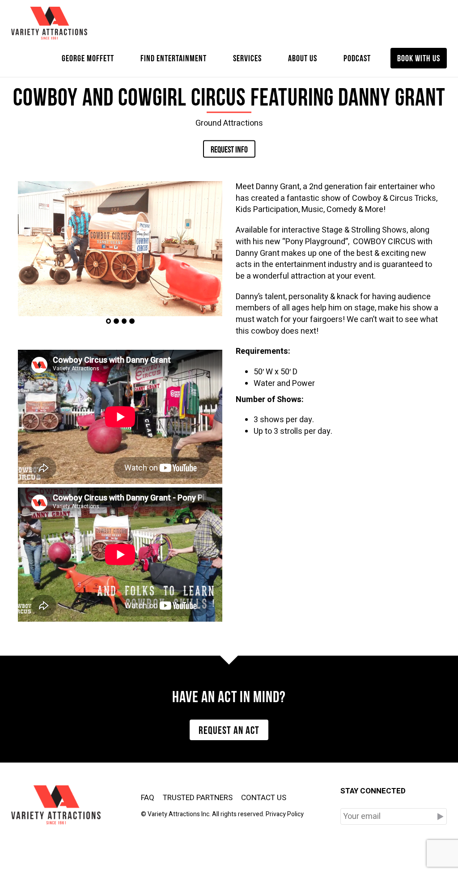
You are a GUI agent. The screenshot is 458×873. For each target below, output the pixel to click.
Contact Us (263, 797)
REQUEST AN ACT (229, 729)
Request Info (229, 148)
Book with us (418, 57)
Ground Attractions (229, 123)
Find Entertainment (173, 57)
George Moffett (88, 57)
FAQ (147, 797)
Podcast (357, 57)
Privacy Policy (285, 814)
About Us (302, 57)
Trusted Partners (198, 797)
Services (247, 57)
